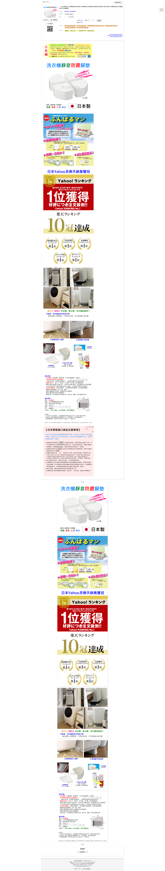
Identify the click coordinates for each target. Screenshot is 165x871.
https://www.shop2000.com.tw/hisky (115, 35)
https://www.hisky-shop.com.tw (116, 34)
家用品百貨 (66, 11)
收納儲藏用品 (73, 11)
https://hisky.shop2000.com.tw (116, 36)
